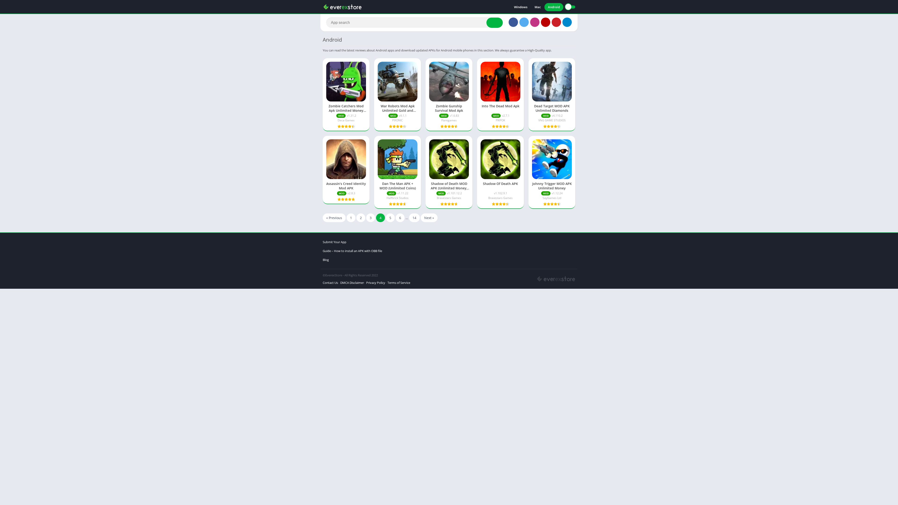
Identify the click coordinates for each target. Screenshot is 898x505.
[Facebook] (513, 22)
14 (414, 218)
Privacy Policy (375, 283)
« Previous (334, 218)
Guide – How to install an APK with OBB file (352, 251)
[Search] (494, 23)
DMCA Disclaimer (352, 283)
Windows (520, 7)
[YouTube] (545, 22)
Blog (326, 260)
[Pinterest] (556, 22)
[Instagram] (535, 22)
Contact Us (330, 283)
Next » (429, 218)
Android (554, 7)
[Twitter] (524, 22)
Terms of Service (398, 283)
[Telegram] (567, 22)
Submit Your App (334, 242)
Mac (538, 7)
